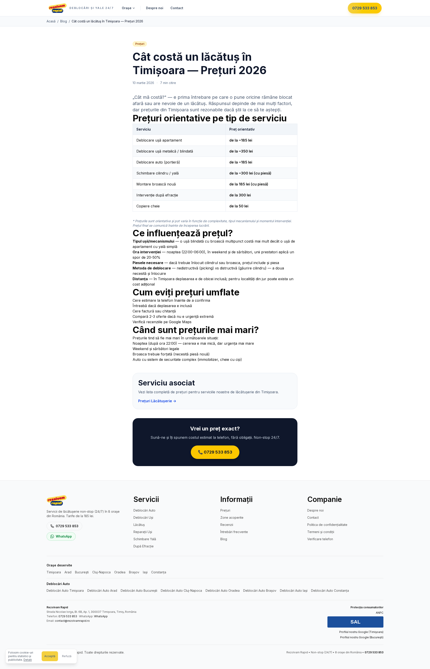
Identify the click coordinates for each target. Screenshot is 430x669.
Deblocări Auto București (139, 590)
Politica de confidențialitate (327, 525)
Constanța (158, 572)
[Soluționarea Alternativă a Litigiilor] (355, 622)
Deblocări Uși (143, 517)
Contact (176, 8)
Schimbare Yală (144, 539)
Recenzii (226, 525)
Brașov (134, 572)
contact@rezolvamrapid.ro (72, 620)
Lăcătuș (139, 525)
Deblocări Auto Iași (293, 590)
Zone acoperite (231, 517)
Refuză (66, 656)
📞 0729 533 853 (215, 452)
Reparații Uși (142, 532)
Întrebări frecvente (234, 532)
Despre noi (154, 8)
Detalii (28, 659)
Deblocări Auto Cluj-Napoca (181, 590)
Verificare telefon (320, 539)
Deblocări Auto (144, 510)
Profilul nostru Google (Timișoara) (361, 632)
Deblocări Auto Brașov (259, 590)
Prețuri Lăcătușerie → (157, 401)
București (82, 572)
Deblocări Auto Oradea (223, 590)
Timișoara (54, 572)
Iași (145, 572)
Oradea (119, 572)
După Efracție (143, 546)
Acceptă (49, 656)
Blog (63, 21)
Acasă (51, 21)
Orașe (126, 8)
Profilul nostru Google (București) (361, 637)
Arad (67, 572)
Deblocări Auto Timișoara (65, 590)
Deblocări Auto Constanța (330, 590)
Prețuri (225, 510)
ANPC (379, 612)
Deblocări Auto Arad (102, 590)
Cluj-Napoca (101, 572)
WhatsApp (64, 536)
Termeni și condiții (320, 532)
